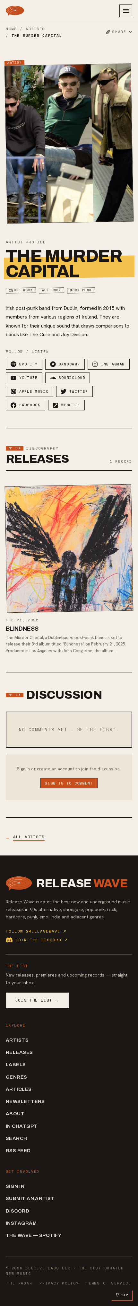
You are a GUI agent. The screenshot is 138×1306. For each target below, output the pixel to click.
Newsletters (25, 1101)
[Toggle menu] (126, 11)
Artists (35, 28)
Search (16, 1138)
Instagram (21, 1223)
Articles (19, 1089)
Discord (17, 1211)
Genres (16, 1077)
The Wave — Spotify (33, 1235)
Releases (19, 1052)
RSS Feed (18, 1150)
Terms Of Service (108, 1283)
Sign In (15, 1186)
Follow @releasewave (36, 931)
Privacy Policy (59, 1283)
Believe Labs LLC (47, 1268)
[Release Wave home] (15, 11)
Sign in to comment (69, 783)
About (15, 1113)
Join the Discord (41, 939)
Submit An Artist (30, 1198)
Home (11, 28)
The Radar (19, 1283)
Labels (16, 1064)
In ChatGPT (22, 1126)
